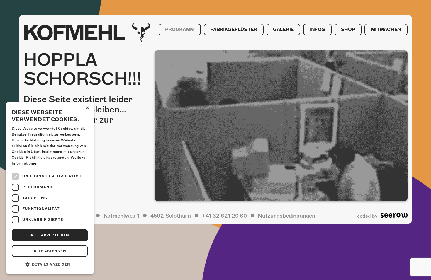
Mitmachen (386, 30)
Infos (317, 30)
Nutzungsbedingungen (286, 215)
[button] (50, 264)
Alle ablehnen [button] (50, 251)
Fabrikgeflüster (233, 30)
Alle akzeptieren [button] (49, 235)
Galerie (283, 30)
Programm (179, 30)
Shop (348, 30)
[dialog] (50, 188)
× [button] (87, 108)
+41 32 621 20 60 (224, 215)
